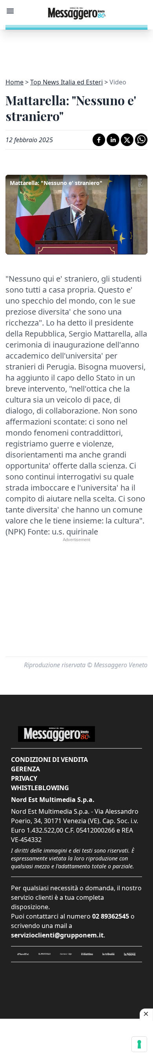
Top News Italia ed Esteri (66, 82)
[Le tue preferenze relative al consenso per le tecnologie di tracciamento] (139, 1044)
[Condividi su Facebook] (99, 140)
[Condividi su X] (127, 140)
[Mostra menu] (10, 11)
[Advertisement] (76, 49)
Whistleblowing (40, 787)
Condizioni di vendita (49, 759)
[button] (76, 213)
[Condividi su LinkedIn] (113, 140)
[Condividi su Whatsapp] (141, 140)
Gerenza (25, 769)
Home (14, 82)
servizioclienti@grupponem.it (57, 935)
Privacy (24, 778)
